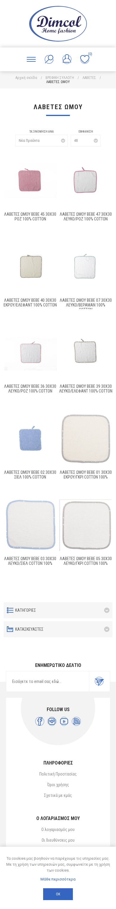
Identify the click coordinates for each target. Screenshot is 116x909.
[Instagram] (52, 721)
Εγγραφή (99, 681)
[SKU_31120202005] (30, 353)
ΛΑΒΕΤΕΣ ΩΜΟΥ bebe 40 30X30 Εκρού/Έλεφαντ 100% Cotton (30, 302)
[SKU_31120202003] (30, 180)
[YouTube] (64, 721)
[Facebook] (40, 721)
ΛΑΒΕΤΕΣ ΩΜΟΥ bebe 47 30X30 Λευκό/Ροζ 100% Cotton (86, 216)
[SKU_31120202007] (30, 266)
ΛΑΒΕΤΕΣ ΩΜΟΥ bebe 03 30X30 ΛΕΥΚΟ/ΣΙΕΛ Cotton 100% (30, 561)
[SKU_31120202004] (86, 180)
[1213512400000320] (30, 525)
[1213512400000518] (86, 525)
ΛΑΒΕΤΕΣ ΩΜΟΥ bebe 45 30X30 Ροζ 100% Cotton (30, 216)
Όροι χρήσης (58, 784)
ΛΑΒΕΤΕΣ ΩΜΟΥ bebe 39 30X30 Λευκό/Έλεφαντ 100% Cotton (85, 388)
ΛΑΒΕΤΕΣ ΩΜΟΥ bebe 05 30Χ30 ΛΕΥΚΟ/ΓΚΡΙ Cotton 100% (86, 561)
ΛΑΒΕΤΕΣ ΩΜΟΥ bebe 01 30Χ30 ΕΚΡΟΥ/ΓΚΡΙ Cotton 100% (86, 474)
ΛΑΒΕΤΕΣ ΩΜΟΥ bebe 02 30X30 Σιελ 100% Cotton (30, 474)
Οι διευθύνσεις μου (58, 840)
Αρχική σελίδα (26, 78)
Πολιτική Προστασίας (58, 774)
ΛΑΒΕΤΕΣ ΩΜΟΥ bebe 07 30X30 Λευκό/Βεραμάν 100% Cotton (86, 305)
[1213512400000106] (86, 439)
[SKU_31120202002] (30, 439)
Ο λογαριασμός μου (58, 829)
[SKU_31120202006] (86, 353)
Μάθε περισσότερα (58, 879)
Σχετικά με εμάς (58, 795)
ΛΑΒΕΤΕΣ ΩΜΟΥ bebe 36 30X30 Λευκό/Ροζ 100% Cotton (30, 388)
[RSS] (76, 721)
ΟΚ (58, 894)
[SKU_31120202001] (86, 266)
